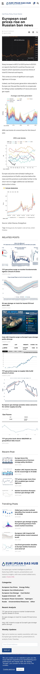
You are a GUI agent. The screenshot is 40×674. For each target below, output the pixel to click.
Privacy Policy (24, 654)
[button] (29, 32)
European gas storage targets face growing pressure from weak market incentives (26, 524)
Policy (11, 14)
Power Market (17, 14)
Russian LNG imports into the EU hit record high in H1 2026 (26, 471)
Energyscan (10, 228)
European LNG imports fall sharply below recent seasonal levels (26, 535)
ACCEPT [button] (20, 669)
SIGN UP (7, 650)
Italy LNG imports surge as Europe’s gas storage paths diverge (19, 623)
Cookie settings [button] (9, 669)
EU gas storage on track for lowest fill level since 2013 (19, 618)
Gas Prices (5, 14)
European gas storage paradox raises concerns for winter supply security (19, 406)
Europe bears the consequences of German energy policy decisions (24, 460)
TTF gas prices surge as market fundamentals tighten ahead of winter (19, 270)
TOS (17, 654)
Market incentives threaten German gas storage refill (25, 492)
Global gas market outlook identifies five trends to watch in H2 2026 (26, 512)
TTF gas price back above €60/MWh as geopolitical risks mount (16, 440)
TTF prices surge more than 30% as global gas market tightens (25, 481)
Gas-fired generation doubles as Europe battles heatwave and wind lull (26, 547)
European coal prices (22, 228)
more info (10, 577)
